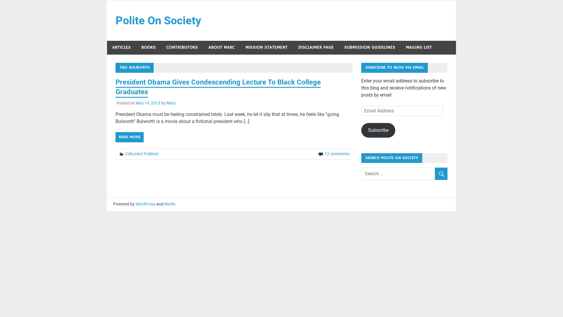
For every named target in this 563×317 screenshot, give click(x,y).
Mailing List (419, 47)
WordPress (145, 204)
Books (148, 47)
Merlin (169, 204)
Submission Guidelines (369, 47)
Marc (171, 103)
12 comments (337, 153)
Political (151, 153)
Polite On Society (158, 20)
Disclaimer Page (316, 47)
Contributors (182, 47)
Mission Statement (266, 47)
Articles (121, 47)
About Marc (221, 47)
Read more (129, 137)
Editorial (133, 153)
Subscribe (378, 130)
